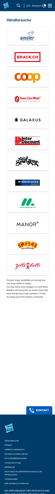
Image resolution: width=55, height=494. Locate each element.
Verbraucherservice (15, 450)
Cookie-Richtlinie (13, 463)
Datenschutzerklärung (16, 454)
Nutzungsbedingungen (16, 458)
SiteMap (8, 445)
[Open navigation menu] (50, 5)
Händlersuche (19, 20)
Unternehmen (11, 479)
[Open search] (18, 5)
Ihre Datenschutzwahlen (17, 483)
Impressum (10, 467)
